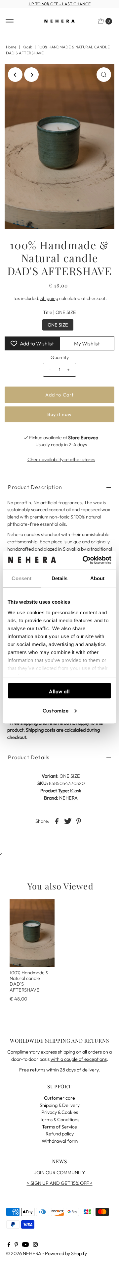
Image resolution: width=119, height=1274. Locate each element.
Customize (56, 710)
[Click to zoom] (104, 74)
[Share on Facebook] (57, 820)
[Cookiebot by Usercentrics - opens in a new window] (84, 560)
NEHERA (68, 798)
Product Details (29, 757)
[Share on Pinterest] (79, 820)
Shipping (49, 298)
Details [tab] (60, 578)
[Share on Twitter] (68, 820)
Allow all (59, 691)
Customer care (59, 1098)
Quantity (60, 357)
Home (11, 46)
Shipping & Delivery (60, 1105)
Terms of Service (59, 1127)
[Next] (31, 74)
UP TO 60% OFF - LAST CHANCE (60, 3)
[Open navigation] (10, 21)
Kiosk (27, 46)
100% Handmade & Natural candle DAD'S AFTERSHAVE (29, 981)
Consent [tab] (21, 578)
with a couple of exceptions (79, 1059)
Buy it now (59, 414)
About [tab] (97, 578)
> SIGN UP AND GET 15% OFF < (60, 1183)
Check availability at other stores (61, 459)
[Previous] (15, 74)
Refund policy (60, 1134)
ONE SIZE (58, 325)
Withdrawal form (60, 1141)
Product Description (35, 487)
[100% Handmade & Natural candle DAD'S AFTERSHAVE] (32, 932)
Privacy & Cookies (59, 1112)
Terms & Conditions (59, 1119)
